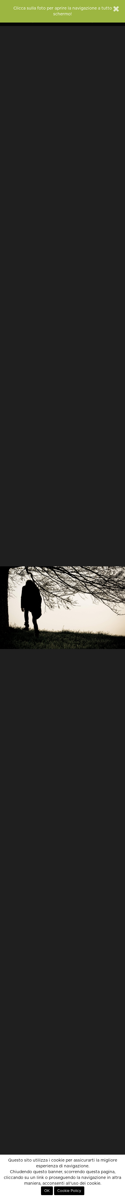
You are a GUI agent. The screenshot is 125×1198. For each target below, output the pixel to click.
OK (47, 1191)
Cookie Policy (69, 1191)
